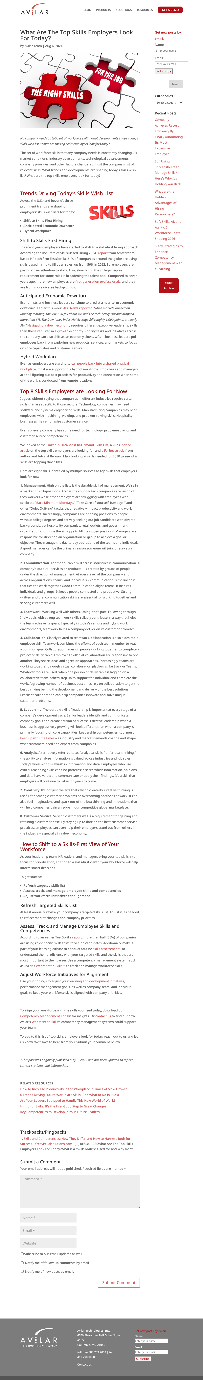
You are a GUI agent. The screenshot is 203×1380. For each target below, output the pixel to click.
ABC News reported (78, 308)
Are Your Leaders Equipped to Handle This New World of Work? (67, 1100)
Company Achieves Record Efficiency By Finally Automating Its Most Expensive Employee (169, 136)
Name (159, 44)
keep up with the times (37, 738)
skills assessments (106, 949)
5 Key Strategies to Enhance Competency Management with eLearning (169, 257)
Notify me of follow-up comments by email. (57, 1263)
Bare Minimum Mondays (54, 502)
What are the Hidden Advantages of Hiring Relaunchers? (165, 202)
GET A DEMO (170, 10)
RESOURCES (145, 10)
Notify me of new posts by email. (49, 1271)
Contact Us (84, 1364)
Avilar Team (33, 46)
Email (159, 58)
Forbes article (114, 450)
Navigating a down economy (48, 325)
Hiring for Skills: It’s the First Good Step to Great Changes (63, 1106)
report (103, 253)
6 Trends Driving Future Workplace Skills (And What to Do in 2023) (69, 1095)
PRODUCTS (103, 10)
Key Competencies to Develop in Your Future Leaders (60, 1112)
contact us (103, 1016)
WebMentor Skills (49, 966)
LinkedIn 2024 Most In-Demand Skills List (77, 445)
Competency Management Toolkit (45, 1016)
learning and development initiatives (96, 981)
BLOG (87, 10)
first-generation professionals (97, 281)
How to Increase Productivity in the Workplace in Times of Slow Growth (73, 1089)
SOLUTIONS (124, 10)
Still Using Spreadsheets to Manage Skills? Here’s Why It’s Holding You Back (168, 172)
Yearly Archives (169, 285)
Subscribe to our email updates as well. (53, 1254)
